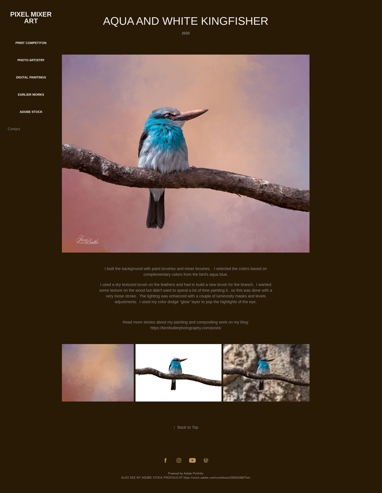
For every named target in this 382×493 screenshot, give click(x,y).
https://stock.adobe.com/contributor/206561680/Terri (216, 477)
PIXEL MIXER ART (31, 18)
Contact (14, 129)
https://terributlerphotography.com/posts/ (185, 328)
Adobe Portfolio (193, 473)
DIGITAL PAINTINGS (31, 77)
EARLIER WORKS (31, 94)
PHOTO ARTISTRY (30, 60)
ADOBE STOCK (31, 112)
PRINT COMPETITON (30, 43)
